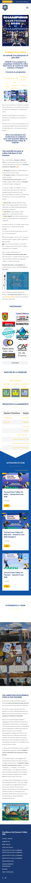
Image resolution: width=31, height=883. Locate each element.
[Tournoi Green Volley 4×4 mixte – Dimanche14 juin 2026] (15, 474)
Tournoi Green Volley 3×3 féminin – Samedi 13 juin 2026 (14, 574)
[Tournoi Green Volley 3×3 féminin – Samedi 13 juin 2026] (15, 554)
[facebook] (2, 878)
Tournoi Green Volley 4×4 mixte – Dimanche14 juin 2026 (13, 494)
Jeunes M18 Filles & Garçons (22, 439)
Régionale (7, 422)
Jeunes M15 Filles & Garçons (22, 443)
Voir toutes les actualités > (22, 470)
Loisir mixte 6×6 (22, 435)
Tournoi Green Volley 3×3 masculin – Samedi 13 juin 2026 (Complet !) (14, 534)
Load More (15, 363)
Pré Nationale (8, 418)
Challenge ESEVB (9, 297)
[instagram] (5, 878)
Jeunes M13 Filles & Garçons (22, 448)
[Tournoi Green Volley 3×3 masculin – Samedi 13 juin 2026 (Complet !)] (15, 514)
